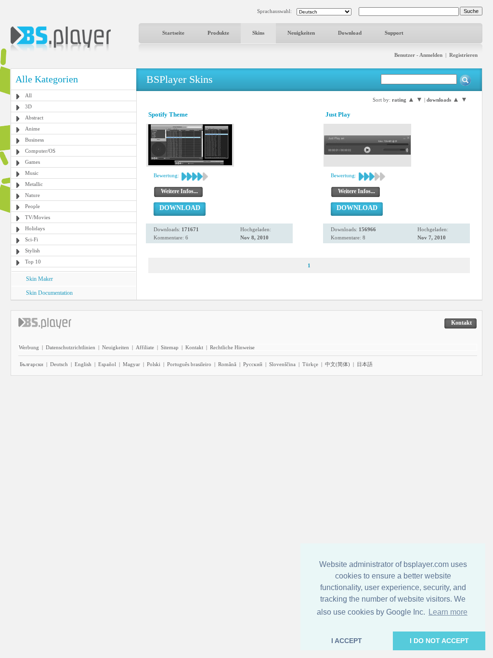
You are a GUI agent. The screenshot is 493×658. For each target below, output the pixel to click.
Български (31, 364)
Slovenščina (282, 364)
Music (32, 173)
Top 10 (33, 261)
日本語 (365, 364)
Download (350, 33)
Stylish (32, 250)
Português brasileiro (189, 364)
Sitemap (170, 347)
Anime (32, 129)
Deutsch (59, 364)
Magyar (131, 364)
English (83, 364)
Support (394, 33)
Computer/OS (40, 151)
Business (34, 140)
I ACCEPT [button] (346, 641)
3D (28, 106)
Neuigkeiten (301, 33)
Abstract (34, 117)
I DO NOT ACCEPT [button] (439, 641)
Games (32, 162)
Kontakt (194, 347)
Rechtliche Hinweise (232, 347)
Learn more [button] (447, 612)
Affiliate (145, 347)
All (28, 95)
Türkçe (310, 364)
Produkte (218, 33)
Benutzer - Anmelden (418, 55)
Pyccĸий (252, 364)
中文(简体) (337, 364)
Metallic (34, 184)
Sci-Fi (31, 239)
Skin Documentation (49, 293)
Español (107, 364)
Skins (258, 33)
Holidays (35, 228)
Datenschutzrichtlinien (70, 347)
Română (227, 364)
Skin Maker (39, 279)
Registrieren (463, 55)
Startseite (173, 33)
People (32, 206)
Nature (32, 195)
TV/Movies (37, 217)
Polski (153, 364)
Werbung (29, 347)
